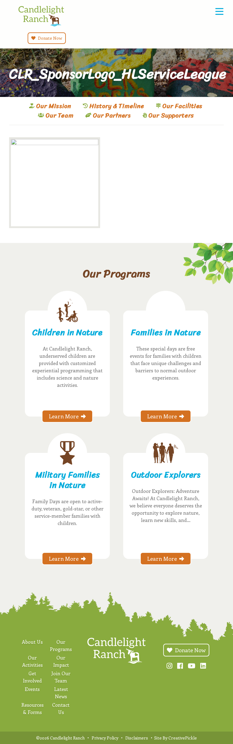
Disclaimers (136, 738)
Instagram (169, 666)
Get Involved (32, 677)
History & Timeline (116, 106)
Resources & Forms (32, 708)
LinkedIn (203, 666)
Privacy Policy (105, 738)
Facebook (180, 666)
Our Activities (32, 661)
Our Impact (61, 661)
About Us (32, 642)
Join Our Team (60, 677)
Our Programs (61, 645)
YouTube (191, 666)
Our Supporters (171, 115)
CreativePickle (182, 738)
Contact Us (60, 708)
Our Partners (112, 115)
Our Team (59, 115)
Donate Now (49, 38)
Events (32, 689)
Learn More (64, 416)
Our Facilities (182, 106)
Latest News (61, 692)
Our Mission (53, 106)
